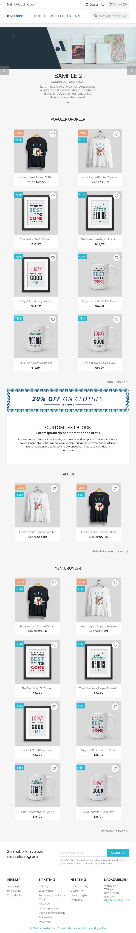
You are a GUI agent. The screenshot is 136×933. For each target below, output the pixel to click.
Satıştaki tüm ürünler (110, 551)
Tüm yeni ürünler (114, 831)
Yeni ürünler (14, 890)
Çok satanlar (14, 895)
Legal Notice (46, 890)
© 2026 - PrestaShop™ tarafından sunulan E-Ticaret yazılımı (68, 928)
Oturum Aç (77, 890)
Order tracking (79, 886)
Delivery (44, 886)
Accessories (60, 16)
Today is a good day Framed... (36, 301)
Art (78, 16)
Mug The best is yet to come (99, 301)
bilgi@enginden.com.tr (118, 900)
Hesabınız (78, 880)
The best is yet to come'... (36, 239)
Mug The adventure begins (36, 362)
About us (44, 903)
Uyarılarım (77, 900)
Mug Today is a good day (100, 362)
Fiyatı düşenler (16, 886)
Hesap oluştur (79, 895)
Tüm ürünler (117, 382)
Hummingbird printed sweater (100, 177)
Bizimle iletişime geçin (22, 4)
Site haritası (46, 917)
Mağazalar (45, 922)
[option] (68, 66)
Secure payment (49, 908)
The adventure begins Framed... (100, 239)
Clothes (39, 16)
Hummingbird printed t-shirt (36, 177)
